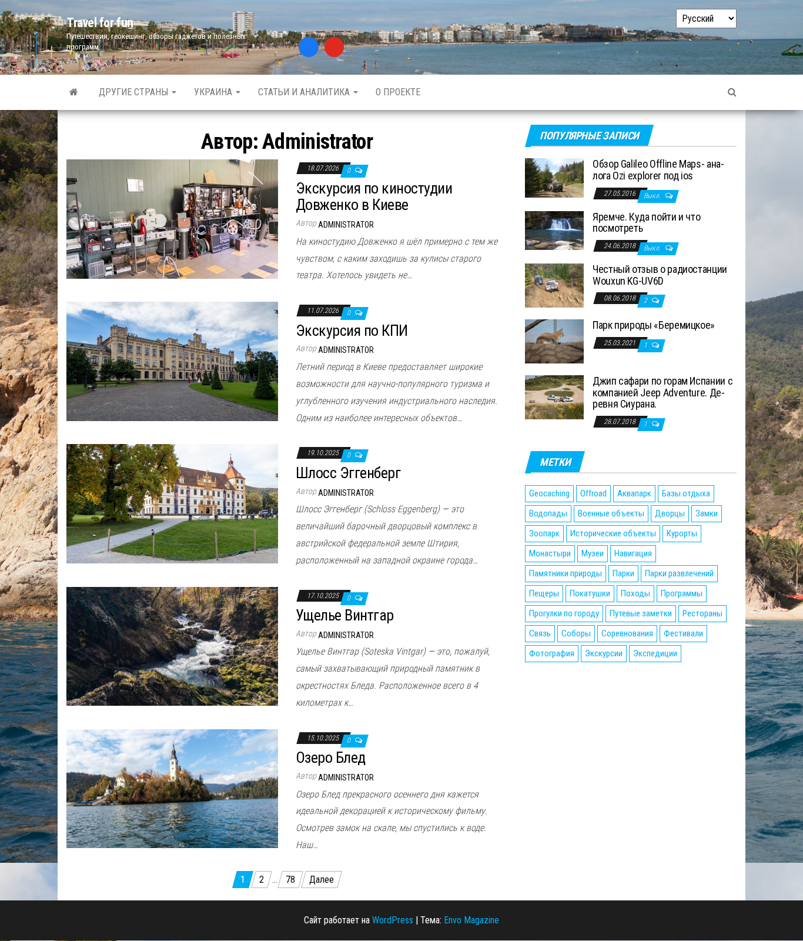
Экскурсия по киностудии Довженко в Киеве (374, 196)
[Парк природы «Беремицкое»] (554, 340)
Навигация (633, 553)
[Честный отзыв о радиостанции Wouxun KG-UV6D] (554, 285)
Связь (540, 633)
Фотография (551, 653)
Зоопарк (544, 533)
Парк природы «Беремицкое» (654, 325)
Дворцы (670, 513)
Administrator (346, 224)
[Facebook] (309, 47)
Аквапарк (634, 493)
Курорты (682, 533)
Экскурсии (604, 653)
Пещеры (544, 593)
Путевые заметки (641, 613)
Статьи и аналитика (305, 92)
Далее (321, 879)
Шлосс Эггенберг (348, 473)
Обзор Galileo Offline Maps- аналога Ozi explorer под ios (658, 170)
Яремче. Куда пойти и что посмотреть (646, 223)
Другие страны (134, 92)
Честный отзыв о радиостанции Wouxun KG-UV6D (660, 275)
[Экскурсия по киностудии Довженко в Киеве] (172, 218)
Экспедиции (655, 653)
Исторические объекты (613, 533)
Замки (706, 513)
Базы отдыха (686, 493)
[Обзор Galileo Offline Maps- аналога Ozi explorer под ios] (554, 177)
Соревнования (627, 633)
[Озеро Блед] (172, 787)
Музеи (592, 553)
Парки (623, 573)
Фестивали (683, 633)
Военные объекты (611, 513)
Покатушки (590, 593)
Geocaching (549, 493)
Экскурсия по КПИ (352, 330)
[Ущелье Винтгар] (172, 645)
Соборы (576, 633)
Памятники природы (565, 573)
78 (290, 879)
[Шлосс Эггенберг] (172, 503)
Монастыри (550, 553)
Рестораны (702, 613)
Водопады (548, 513)
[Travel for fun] (74, 92)
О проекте (398, 92)
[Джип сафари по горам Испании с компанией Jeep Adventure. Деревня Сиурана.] (554, 396)
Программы (681, 593)
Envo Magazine (471, 920)
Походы (635, 593)
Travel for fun (99, 22)
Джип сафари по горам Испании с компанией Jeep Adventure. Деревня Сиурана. (662, 393)
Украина (214, 92)
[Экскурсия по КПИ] (172, 360)
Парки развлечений (679, 573)
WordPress (392, 920)
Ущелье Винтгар (345, 615)
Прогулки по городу (564, 613)
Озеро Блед (331, 757)
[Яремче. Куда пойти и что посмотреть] (554, 229)
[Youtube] (334, 47)
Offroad (593, 493)
